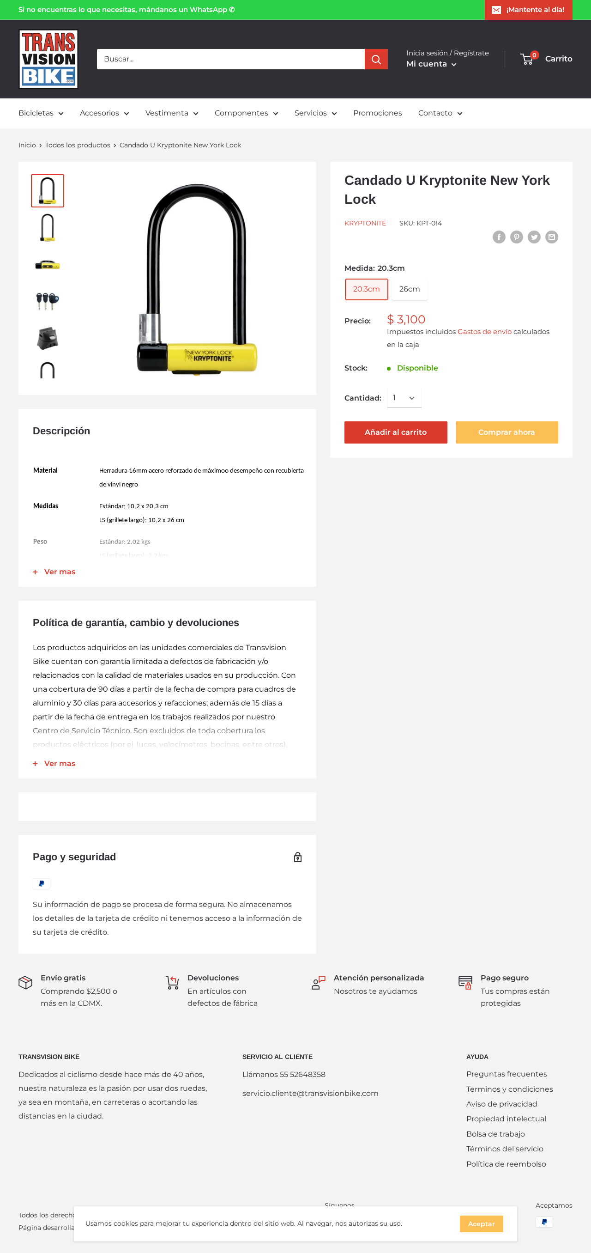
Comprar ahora (506, 432)
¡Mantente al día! (535, 9)
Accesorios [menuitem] (99, 113)
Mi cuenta (427, 63)
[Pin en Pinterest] (516, 236)
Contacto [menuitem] (435, 113)
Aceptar (481, 1224)
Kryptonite (365, 223)
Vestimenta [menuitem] (166, 113)
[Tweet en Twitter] (534, 236)
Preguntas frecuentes (506, 1074)
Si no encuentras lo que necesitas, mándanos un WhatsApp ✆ (126, 9)
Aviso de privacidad (501, 1104)
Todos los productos (77, 145)
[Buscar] (376, 59)
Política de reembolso (506, 1164)
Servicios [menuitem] (311, 113)
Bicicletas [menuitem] (36, 113)
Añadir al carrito (396, 432)
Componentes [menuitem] (241, 113)
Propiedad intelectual (506, 1118)
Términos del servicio (504, 1148)
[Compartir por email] (551, 236)
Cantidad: (362, 398)
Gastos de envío (485, 331)
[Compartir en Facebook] (499, 236)
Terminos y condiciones (509, 1089)
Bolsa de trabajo (495, 1134)
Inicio (27, 145)
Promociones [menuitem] (377, 113)
